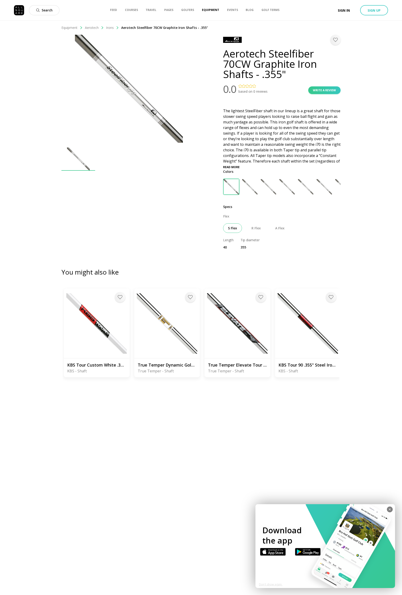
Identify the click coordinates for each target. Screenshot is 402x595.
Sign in (344, 10)
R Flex (256, 228)
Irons (110, 27)
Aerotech (92, 27)
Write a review (324, 90)
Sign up (374, 10)
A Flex (280, 228)
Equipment (69, 27)
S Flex (232, 228)
